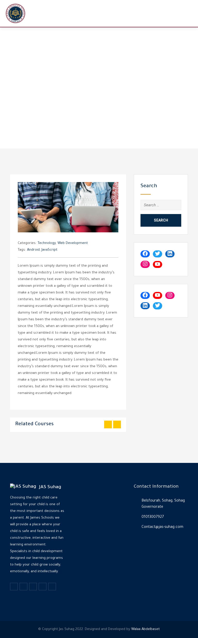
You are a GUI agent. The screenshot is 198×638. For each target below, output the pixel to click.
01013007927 (153, 517)
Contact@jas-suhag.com (162, 527)
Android (33, 250)
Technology (47, 243)
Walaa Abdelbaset (145, 629)
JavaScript (49, 250)
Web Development (72, 243)
